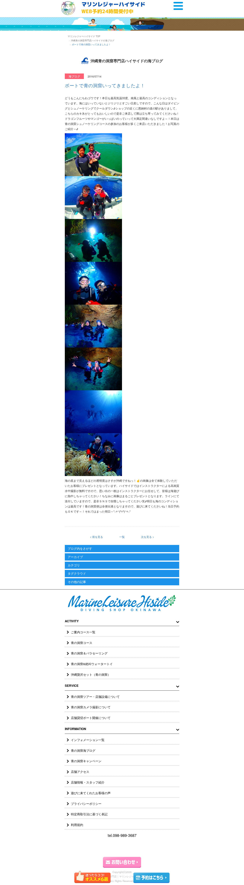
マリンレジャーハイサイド (113, 8)
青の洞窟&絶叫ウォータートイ (92, 664)
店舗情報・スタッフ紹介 (87, 782)
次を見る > (147, 537)
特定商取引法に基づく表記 (89, 814)
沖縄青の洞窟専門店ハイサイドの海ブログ (92, 40)
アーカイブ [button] (75, 557)
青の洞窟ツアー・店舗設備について (95, 696)
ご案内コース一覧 (83, 632)
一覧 (122, 537)
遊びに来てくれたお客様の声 (91, 793)
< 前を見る (96, 537)
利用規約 (77, 825)
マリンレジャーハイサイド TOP (84, 36)
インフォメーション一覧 (87, 740)
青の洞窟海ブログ (83, 750)
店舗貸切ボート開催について (91, 718)
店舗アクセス (80, 771)
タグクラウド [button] (77, 573)
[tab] (122, 548)
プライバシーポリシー (86, 803)
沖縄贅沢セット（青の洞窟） (91, 674)
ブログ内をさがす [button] (80, 548)
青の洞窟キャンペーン (86, 761)
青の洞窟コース (81, 643)
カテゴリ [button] (74, 565)
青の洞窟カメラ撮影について (91, 707)
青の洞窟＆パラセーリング (89, 653)
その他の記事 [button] (77, 582)
